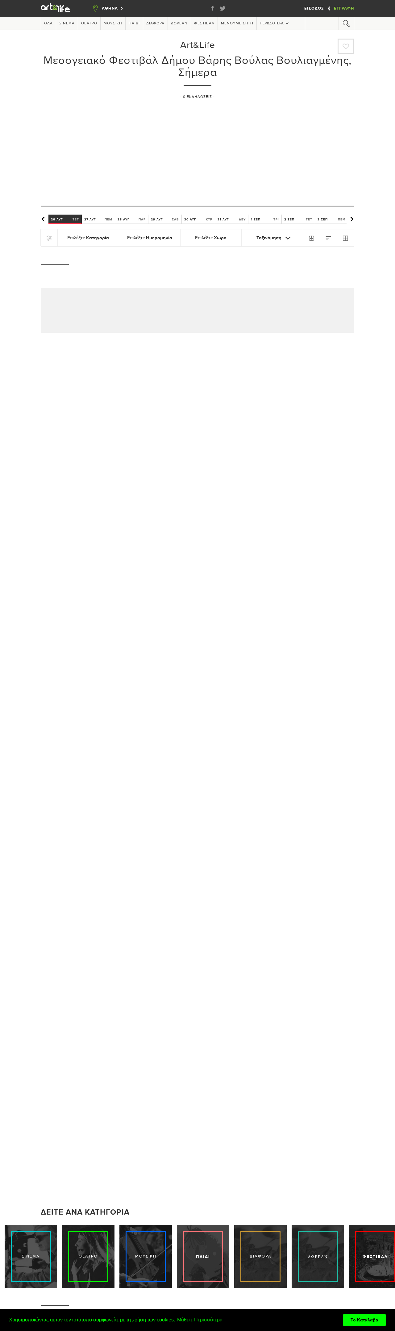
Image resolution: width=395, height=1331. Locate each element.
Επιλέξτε (88, 238)
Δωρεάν (179, 23)
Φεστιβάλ (204, 23)
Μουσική (113, 23)
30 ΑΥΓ (198, 219)
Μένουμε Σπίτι (237, 23)
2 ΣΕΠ (298, 219)
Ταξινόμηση (269, 238)
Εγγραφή (344, 8)
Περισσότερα (272, 23)
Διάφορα (155, 23)
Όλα (48, 23)
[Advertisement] (197, 149)
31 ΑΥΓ (232, 219)
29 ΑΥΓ (165, 219)
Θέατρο (89, 23)
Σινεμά (67, 23)
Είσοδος (314, 8)
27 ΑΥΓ (98, 219)
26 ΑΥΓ (65, 219)
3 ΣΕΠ (332, 219)
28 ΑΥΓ (132, 219)
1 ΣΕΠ (265, 219)
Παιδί (134, 23)
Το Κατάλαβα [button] (364, 1319)
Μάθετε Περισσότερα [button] (199, 1319)
